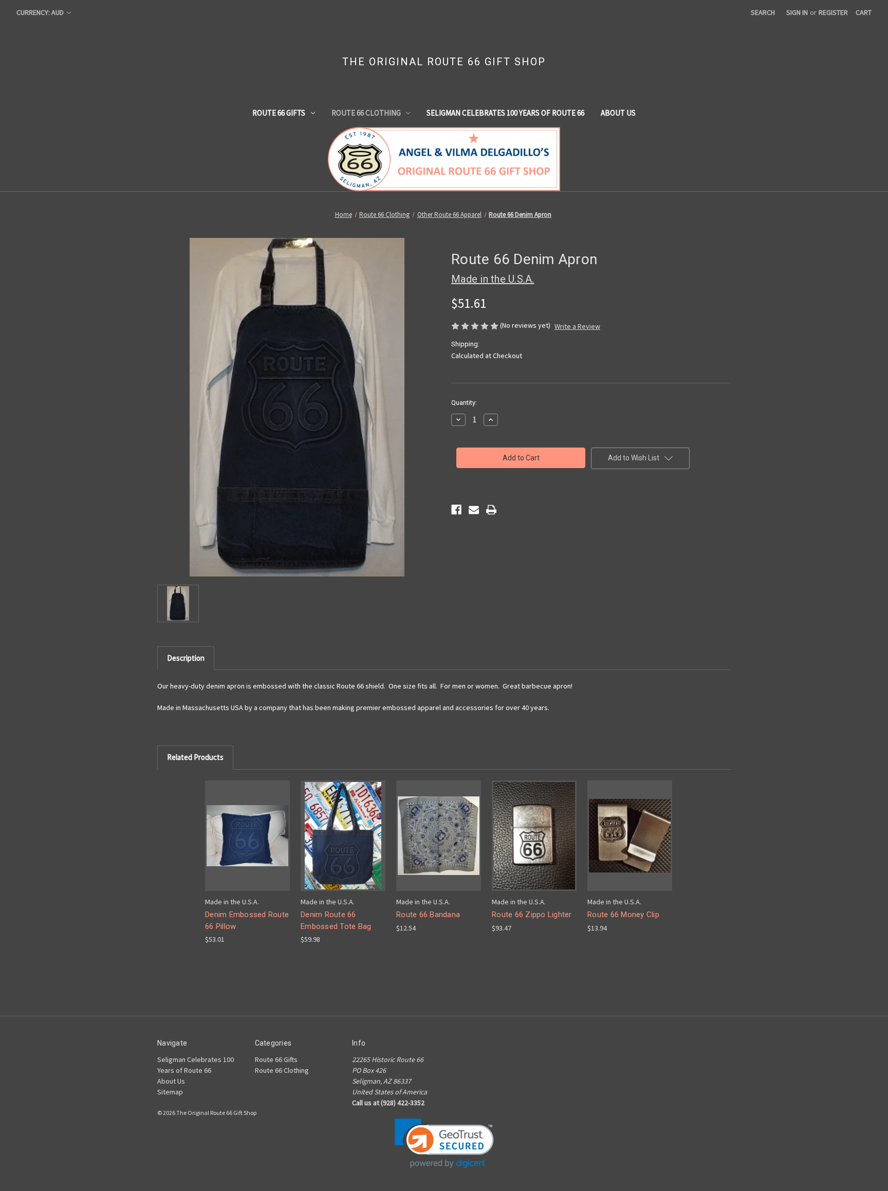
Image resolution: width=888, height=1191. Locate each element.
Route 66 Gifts (278, 113)
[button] (444, 1143)
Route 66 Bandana (428, 914)
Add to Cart (248, 844)
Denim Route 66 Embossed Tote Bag (336, 920)
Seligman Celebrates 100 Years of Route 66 (505, 113)
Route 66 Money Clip (623, 914)
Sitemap (170, 1091)
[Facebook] (456, 510)
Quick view (247, 826)
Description (186, 658)
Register (833, 12)
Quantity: (464, 402)
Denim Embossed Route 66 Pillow (247, 920)
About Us (618, 113)
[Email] (474, 510)
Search (763, 12)
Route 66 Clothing (366, 113)
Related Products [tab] (195, 757)
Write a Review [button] (577, 326)
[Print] (491, 510)
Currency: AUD (40, 12)
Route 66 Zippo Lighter (532, 914)
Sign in (797, 12)
